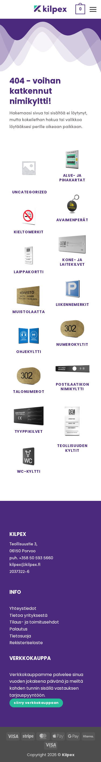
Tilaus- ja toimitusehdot (34, 622)
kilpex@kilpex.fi (24, 564)
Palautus (18, 629)
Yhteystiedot (22, 608)
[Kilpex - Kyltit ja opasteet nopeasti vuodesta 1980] (50, 9)
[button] (80, 9)
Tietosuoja (20, 636)
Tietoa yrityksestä (28, 615)
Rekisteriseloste (26, 643)
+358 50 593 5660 (36, 557)
